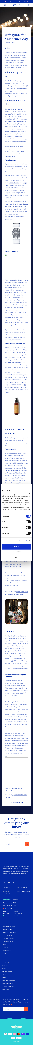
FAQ (4, 953)
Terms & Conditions (9, 932)
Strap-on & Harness (8, 986)
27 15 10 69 (6, 893)
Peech (18, 1041)
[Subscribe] (27, 844)
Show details (23, 540)
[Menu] (5, 5)
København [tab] (7, 899)
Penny (7, 280)
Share (9, 48)
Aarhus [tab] (15, 899)
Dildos (4, 969)
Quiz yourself (7, 950)
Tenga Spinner (14, 183)
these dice (14, 740)
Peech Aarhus (7, 929)
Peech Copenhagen (9, 926)
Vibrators (4, 966)
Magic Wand (5, 989)
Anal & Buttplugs (7, 963)
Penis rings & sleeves (8, 980)
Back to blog (18, 803)
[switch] (28, 521)
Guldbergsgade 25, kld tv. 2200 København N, (11, 904)
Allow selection (16, 551)
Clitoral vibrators (7, 971)
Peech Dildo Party (8, 941)
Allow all (16, 546)
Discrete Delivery (8, 938)
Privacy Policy (7, 935)
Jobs (4, 944)
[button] (25, 5)
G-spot (4, 977)
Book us (5, 947)
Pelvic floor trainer (7, 983)
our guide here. (18, 753)
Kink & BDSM (6, 975)
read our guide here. (12, 325)
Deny (16, 557)
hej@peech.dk (25, 891)
